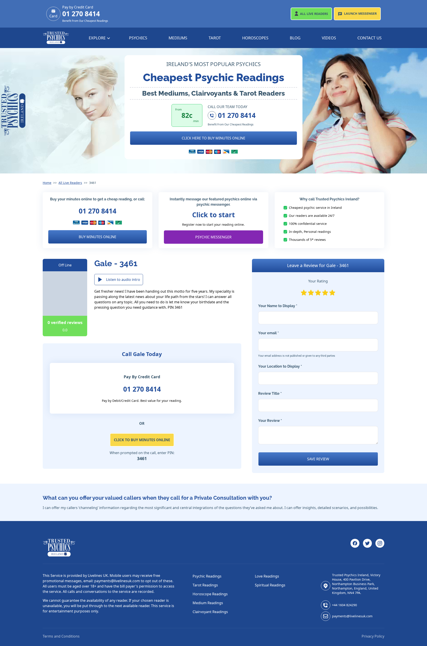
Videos (329, 37)
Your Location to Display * (280, 366)
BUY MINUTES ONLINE (97, 236)
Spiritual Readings (270, 585)
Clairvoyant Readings (210, 611)
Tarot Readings (205, 585)
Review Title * (270, 393)
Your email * (296, 344)
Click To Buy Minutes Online (142, 439)
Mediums (178, 37)
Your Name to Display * (277, 306)
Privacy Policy (373, 636)
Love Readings (267, 576)
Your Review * (270, 421)
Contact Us (369, 37)
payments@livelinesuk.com (352, 616)
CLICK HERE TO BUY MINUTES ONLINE (213, 138)
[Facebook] (354, 548)
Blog (295, 37)
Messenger (360, 13)
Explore (98, 37)
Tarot (215, 37)
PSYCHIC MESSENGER (213, 237)
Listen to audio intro (123, 279)
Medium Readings (208, 602)
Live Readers (314, 14)
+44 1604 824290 (344, 605)
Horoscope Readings (210, 594)
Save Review (318, 459)
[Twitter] (367, 548)
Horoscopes (255, 37)
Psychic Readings (207, 576)
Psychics (138, 37)
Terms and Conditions (61, 636)
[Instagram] (379, 548)
